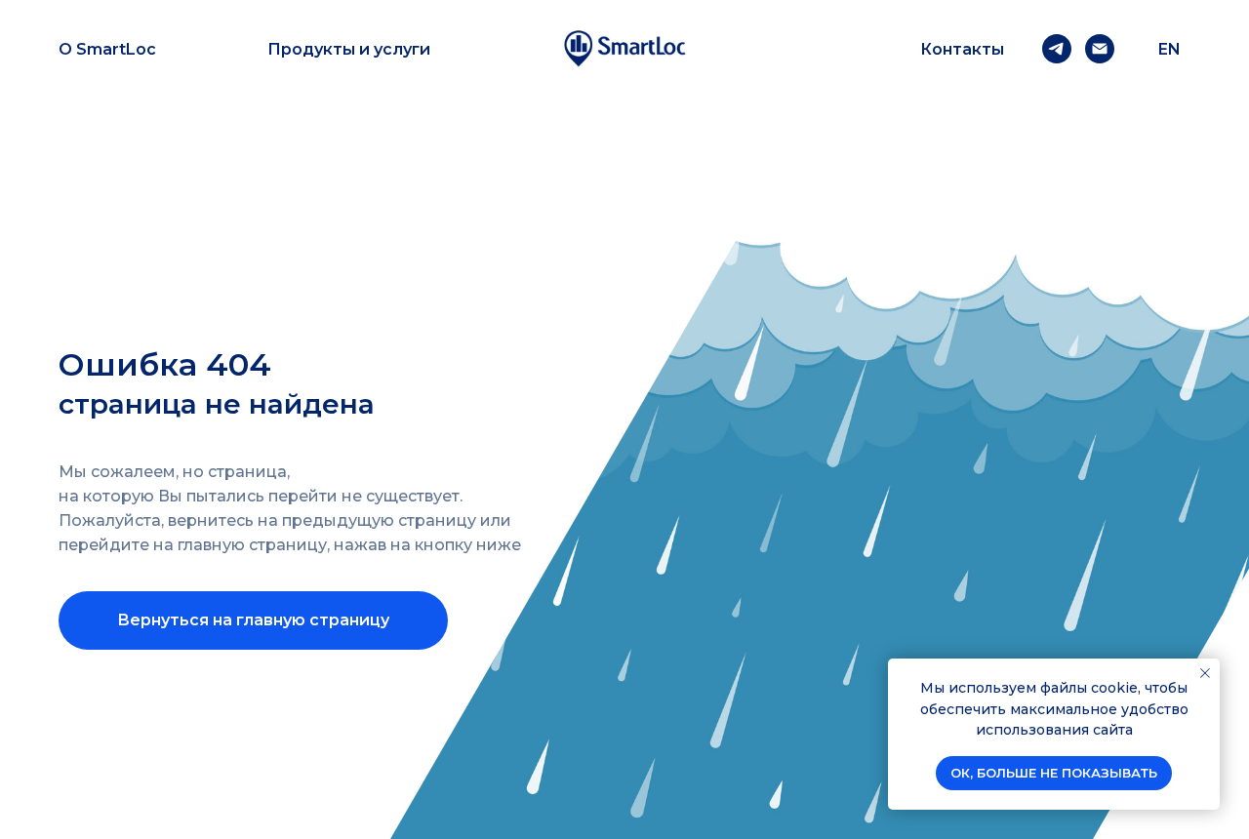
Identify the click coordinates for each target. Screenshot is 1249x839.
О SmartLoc (107, 49)
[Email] (1099, 48)
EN (1169, 49)
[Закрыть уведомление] (1205, 673)
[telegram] (1056, 48)
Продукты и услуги (348, 49)
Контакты (962, 49)
